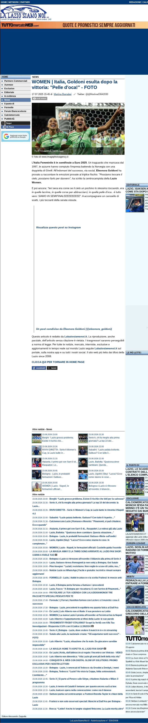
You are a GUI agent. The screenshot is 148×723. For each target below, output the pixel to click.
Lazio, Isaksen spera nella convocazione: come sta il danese (80, 690)
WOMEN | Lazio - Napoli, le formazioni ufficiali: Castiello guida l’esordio (85, 547)
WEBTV (130, 576)
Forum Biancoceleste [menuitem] (15, 111)
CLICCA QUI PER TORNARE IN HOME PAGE (58, 362)
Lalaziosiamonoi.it (106, 348)
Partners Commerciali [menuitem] (15, 81)
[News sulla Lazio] (24, 11)
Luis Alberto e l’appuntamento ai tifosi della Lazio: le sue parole (81, 619)
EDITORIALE (133, 185)
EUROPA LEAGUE (136, 543)
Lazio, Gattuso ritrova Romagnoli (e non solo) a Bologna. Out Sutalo (83, 562)
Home (5, 77)
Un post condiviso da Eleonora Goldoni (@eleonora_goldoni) (74, 328)
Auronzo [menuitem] (8, 85)
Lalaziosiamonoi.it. (76, 336)
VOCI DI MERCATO (136, 607)
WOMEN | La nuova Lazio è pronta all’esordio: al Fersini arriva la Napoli (85, 615)
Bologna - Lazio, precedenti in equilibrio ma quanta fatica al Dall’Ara (83, 607)
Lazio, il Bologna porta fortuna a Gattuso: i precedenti (76, 585)
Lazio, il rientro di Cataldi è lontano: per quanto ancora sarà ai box (82, 686)
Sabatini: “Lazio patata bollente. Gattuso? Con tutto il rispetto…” (82, 517)
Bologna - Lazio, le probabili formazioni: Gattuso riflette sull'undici (82, 536)
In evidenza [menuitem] (10, 96)
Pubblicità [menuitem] (9, 119)
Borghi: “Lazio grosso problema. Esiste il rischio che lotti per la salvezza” (87, 499)
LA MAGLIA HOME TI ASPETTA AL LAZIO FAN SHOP (76, 649)
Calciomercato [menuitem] (11, 115)
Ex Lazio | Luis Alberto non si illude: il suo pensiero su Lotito (79, 611)
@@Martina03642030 (97, 94)
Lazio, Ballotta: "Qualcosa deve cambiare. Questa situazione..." (81, 532)
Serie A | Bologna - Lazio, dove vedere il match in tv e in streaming (83, 630)
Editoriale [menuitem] (9, 92)
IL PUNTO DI (133, 465)
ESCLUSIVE (133, 498)
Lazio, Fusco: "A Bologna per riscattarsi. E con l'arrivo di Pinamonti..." (85, 589)
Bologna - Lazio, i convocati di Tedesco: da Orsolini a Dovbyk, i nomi (84, 667)
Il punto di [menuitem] (9, 103)
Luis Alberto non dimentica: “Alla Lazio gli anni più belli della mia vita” (84, 656)
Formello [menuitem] (8, 107)
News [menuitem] (7, 100)
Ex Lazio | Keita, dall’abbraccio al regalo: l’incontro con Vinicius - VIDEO (85, 652)
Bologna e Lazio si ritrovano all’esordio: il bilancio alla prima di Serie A (85, 559)
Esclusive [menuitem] (9, 88)
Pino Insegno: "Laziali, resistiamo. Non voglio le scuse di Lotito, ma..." (84, 566)
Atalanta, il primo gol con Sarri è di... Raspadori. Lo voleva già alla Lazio (85, 528)
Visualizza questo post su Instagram (58, 227)
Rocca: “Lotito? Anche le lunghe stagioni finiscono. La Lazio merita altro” (86, 709)
